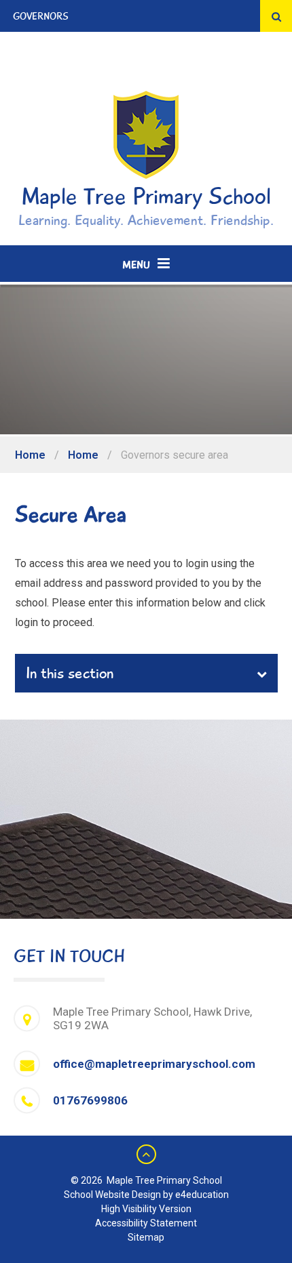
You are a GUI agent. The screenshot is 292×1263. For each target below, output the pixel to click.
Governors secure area (174, 455)
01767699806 (90, 1100)
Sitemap (146, 1237)
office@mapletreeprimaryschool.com (154, 1064)
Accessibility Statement (146, 1223)
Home (30, 455)
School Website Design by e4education (146, 1194)
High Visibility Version (146, 1208)
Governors (41, 16)
